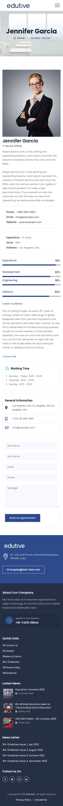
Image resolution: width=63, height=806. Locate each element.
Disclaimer (11, 673)
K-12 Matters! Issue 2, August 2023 (24, 750)
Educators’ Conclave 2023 (30, 689)
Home (20, 38)
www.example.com (30, 222)
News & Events (13, 656)
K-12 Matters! (12, 662)
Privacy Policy (13, 667)
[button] (23, 569)
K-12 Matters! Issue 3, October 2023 (24, 755)
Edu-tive (30, 794)
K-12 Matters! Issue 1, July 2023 (22, 744)
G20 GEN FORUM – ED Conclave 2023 (35, 718)
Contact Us (11, 645)
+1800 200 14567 (26, 212)
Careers (9, 651)
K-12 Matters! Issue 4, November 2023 (26, 761)
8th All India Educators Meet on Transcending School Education (33, 706)
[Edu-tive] (18, 5)
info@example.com (27, 217)
